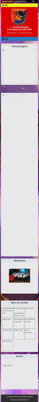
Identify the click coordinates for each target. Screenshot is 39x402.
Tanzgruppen (19, 46)
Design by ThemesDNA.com (19, 400)
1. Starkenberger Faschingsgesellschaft (19, 28)
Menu (6, 5)
